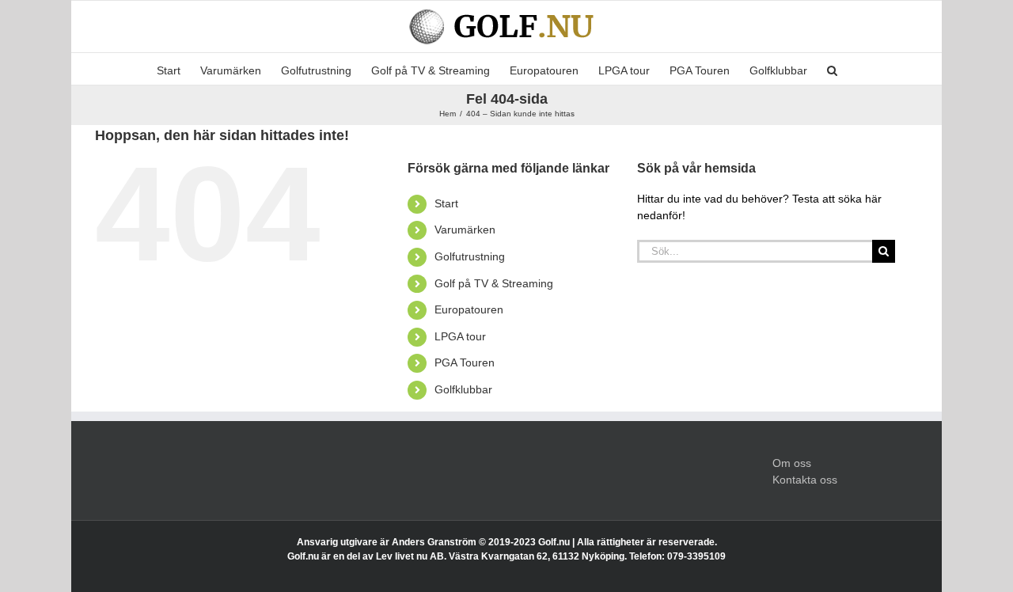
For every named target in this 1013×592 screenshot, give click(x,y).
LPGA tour (460, 336)
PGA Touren (464, 362)
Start (446, 203)
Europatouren (468, 309)
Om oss (791, 463)
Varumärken (464, 229)
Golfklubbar (463, 389)
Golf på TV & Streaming (493, 283)
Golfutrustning (469, 256)
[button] (832, 69)
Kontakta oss (804, 479)
